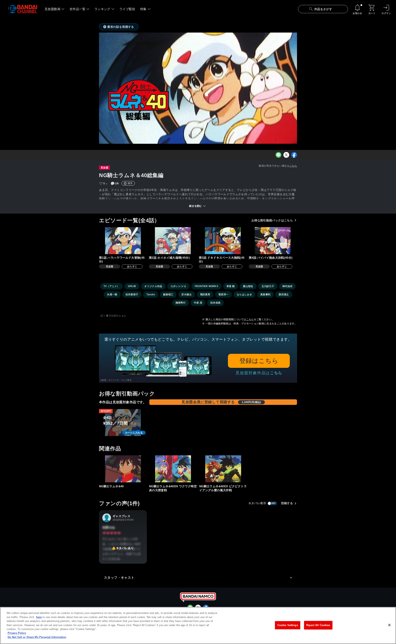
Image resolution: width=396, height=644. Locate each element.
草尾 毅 (230, 286)
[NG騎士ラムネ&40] (123, 468)
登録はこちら (258, 360)
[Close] (389, 625)
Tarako (150, 294)
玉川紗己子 (268, 286)
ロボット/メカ (178, 286)
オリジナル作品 (153, 286)
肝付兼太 (187, 294)
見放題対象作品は (259, 373)
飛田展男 (205, 294)
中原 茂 (198, 302)
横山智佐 (248, 286)
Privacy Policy (17, 633)
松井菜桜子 (132, 294)
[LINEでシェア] (278, 155)
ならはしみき (244, 294)
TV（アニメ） (111, 286)
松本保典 (215, 302)
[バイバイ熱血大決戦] (273, 240)
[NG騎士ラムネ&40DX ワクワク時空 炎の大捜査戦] (173, 468)
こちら (293, 165)
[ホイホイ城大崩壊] (173, 240)
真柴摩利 (265, 294)
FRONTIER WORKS (206, 286)
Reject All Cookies (318, 625)
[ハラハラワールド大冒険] (123, 240)
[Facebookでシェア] (294, 155)
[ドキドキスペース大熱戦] (223, 240)
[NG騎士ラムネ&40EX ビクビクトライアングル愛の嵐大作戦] (223, 468)
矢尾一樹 (112, 294)
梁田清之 (284, 294)
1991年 (132, 286)
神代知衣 (287, 286)
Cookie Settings (287, 625)
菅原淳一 (223, 294)
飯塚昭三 (168, 294)
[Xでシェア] (286, 155)
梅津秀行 (181, 302)
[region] (198, 625)
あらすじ (132, 266)
